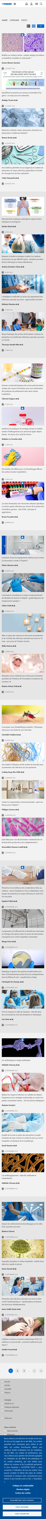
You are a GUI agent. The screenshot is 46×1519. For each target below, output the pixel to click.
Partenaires (8, 1411)
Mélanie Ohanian (8, 304)
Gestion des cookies (23, 1493)
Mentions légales (23, 1489)
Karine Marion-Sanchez (11, 63)
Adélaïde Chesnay (9, 1065)
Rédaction (11, 1434)
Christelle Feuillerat (9, 735)
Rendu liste (28, 26)
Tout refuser (22, 1507)
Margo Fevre (7, 941)
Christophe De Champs (11, 982)
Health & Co (9, 1403)
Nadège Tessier (8, 100)
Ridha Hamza (7, 646)
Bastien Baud (7, 226)
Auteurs (7, 1392)
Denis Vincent (7, 1269)
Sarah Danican (7, 1145)
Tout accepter (22, 1514)
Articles (7, 1385)
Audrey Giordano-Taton (11, 267)
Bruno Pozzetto (8, 517)
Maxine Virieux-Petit (10, 686)
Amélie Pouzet (7, 1349)
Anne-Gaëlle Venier (9, 1309)
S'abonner (27, 4)
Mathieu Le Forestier (10, 439)
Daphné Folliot (7, 901)
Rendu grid (33, 26)
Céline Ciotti (6, 605)
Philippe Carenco (8, 809)
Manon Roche (7, 137)
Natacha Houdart (8, 1105)
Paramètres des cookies (22, 1500)
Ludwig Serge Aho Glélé (11, 772)
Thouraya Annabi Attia (10, 344)
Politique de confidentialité (23, 1485)
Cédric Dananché (8, 178)
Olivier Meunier (8, 565)
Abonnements (12, 1431)
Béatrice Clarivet (8, 1231)
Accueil (7, 1381)
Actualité (7, 1389)
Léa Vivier (5, 1019)
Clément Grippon (8, 399)
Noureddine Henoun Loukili (12, 847)
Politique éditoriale (11, 1407)
